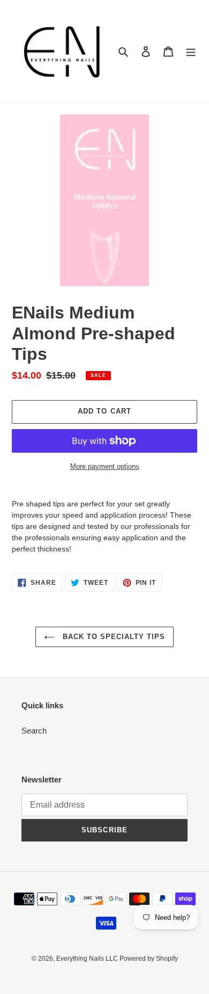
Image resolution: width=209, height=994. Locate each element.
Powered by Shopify (149, 958)
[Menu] (191, 51)
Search (34, 730)
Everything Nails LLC (88, 958)
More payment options (104, 466)
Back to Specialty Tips (113, 637)
